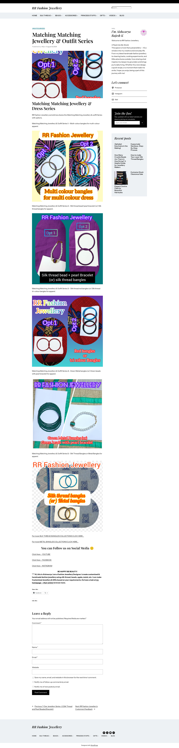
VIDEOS (112, 15)
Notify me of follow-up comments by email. (51, 682)
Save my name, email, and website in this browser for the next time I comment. (65, 677)
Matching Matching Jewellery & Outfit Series (62, 37)
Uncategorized (38, 28)
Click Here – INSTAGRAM (42, 566)
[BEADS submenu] (61, 15)
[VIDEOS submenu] (116, 15)
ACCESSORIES (71, 15)
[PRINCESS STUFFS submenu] (96, 15)
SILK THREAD (45, 15)
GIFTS (102, 15)
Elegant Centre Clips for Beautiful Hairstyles (120, 189)
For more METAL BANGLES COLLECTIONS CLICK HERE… (55, 542)
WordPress (94, 745)
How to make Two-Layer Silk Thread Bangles (137, 157)
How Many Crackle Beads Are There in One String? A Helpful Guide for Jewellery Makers (120, 161)
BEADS (58, 15)
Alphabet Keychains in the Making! (121, 146)
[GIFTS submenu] (105, 15)
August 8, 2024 (51, 47)
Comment (36, 623)
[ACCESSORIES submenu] (77, 15)
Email (35, 657)
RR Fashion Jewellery (47, 8)
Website (35, 667)
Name (35, 647)
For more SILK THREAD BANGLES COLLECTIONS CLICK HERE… (58, 536)
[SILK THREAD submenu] (51, 15)
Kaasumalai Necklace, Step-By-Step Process (137, 147)
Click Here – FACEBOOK (42, 560)
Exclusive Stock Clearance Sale (137, 173)
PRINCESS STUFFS (88, 15)
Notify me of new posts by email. (47, 687)
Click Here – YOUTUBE (41, 554)
